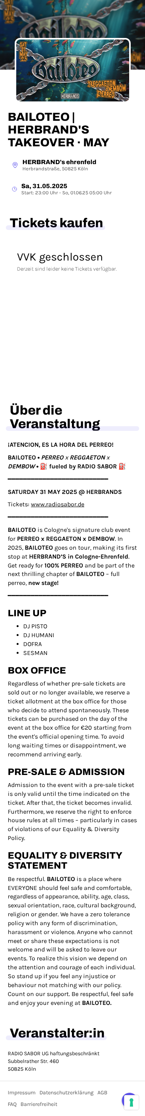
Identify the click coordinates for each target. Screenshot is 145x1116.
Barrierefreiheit (38, 1104)
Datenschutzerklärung (66, 1092)
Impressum (22, 1092)
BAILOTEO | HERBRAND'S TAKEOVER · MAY (58, 130)
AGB (102, 1092)
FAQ (12, 1104)
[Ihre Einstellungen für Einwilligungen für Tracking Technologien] (131, 1102)
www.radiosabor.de (57, 504)
